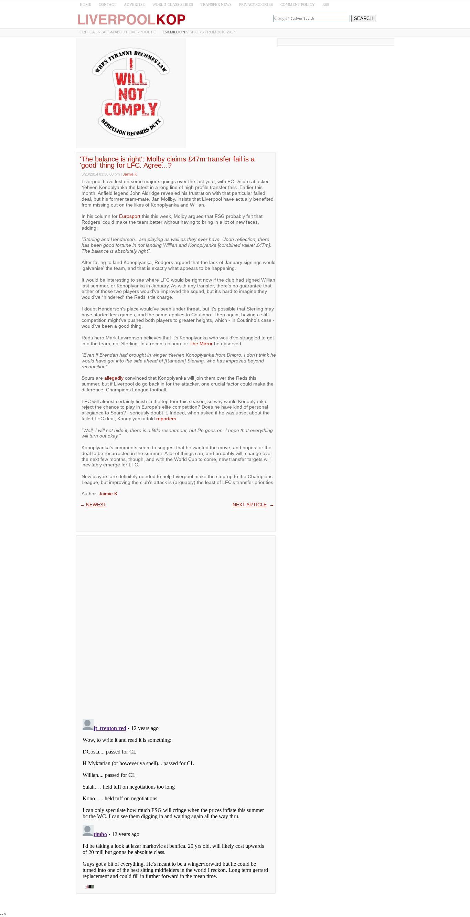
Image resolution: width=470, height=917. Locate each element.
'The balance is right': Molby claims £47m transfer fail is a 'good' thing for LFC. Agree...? (167, 162)
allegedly (114, 378)
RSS (325, 4)
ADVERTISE (134, 4)
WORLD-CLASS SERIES (172, 4)
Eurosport (129, 216)
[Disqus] (176, 625)
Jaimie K (108, 493)
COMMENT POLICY (297, 4)
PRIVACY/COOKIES (256, 4)
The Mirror (201, 343)
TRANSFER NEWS (216, 4)
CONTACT (107, 4)
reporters (166, 418)
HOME (85, 4)
